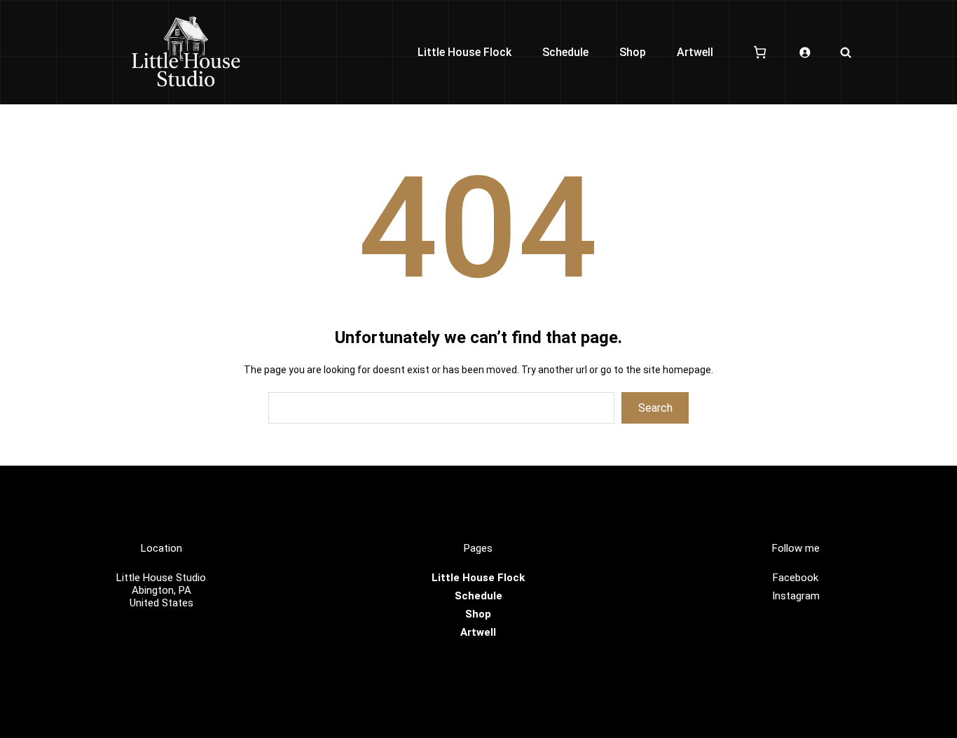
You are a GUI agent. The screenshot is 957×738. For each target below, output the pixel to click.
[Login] (804, 52)
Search (655, 408)
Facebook (795, 577)
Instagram (796, 596)
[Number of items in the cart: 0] (760, 52)
